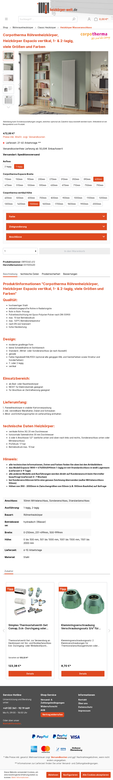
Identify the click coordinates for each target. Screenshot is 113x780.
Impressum (84, 710)
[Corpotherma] (95, 41)
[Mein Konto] (89, 19)
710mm (76, 185)
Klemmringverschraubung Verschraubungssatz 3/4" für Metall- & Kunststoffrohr (80, 627)
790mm (99, 185)
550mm (31, 185)
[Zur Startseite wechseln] (57, 8)
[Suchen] (73, 19)
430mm (98, 179)
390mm (87, 179)
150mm (19, 179)
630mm (54, 185)
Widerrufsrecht (49, 706)
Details (30, 673)
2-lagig (8, 166)
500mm (19, 198)
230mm (41, 179)
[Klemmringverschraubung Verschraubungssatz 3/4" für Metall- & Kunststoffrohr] (83, 601)
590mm (42, 185)
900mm (66, 198)
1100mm (91, 198)
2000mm (97, 204)
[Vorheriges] (19, 84)
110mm (8, 179)
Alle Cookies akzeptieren (96, 775)
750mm (88, 185)
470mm (8, 185)
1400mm (21, 204)
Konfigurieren (70, 775)
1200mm (103, 198)
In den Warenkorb (74, 251)
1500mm (34, 204)
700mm (42, 198)
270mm (52, 179)
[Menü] (6, 19)
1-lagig (19, 166)
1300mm (9, 204)
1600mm (46, 204)
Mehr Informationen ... (20, 777)
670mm (65, 185)
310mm (64, 179)
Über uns (83, 703)
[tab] (10, 274)
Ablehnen (53, 775)
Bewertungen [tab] (70, 274)
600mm (31, 198)
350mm (75, 179)
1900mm (84, 204)
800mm (54, 198)
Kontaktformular (12, 723)
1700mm (59, 204)
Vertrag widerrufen (52, 714)
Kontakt (82, 699)
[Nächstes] (107, 84)
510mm (19, 185)
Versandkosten (59, 757)
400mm (8, 198)
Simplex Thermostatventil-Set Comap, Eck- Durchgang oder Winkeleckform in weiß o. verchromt (28, 627)
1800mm (72, 204)
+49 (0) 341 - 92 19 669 (16, 708)
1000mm (78, 198)
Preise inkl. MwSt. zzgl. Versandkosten (24, 136)
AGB (43, 710)
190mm (30, 179)
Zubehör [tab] (8, 571)
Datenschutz (85, 707)
